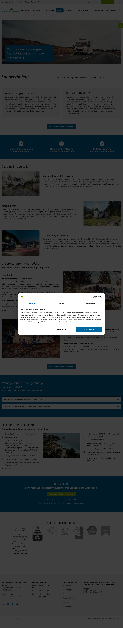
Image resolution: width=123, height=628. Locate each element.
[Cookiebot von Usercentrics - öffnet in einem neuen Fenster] (94, 297)
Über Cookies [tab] (90, 303)
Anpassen (60, 329)
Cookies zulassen (89, 329)
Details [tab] (61, 303)
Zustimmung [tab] (32, 303)
